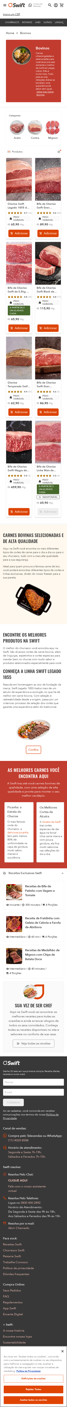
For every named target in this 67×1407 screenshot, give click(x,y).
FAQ (6, 1296)
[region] (33, 1376)
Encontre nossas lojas (17, 1337)
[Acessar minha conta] (56, 5)
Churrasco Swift (13, 1250)
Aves (38, 22)
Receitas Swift (12, 1244)
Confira (33, 750)
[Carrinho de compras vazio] (62, 5)
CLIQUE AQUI (18, 1180)
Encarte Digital (13, 1314)
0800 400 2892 (31, 1203)
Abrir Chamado (18, 1228)
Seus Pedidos (12, 1290)
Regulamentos (13, 1302)
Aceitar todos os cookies (33, 1400)
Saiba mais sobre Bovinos (45, 93)
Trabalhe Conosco (15, 1262)
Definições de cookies (33, 1378)
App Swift (9, 1308)
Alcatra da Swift (51, 822)
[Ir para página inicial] (16, 5)
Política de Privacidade (28, 1371)
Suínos (48, 22)
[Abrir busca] (50, 5)
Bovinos (27, 22)
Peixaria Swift (12, 1256)
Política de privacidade (18, 1268)
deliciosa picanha (17, 832)
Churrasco (12, 22)
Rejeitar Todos (34, 1389)
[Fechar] (62, 1351)
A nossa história (13, 1331)
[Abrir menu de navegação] (5, 5)
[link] (11, 14)
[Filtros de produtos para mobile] (59, 152)
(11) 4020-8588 (18, 1140)
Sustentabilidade (14, 1342)
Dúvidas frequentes (16, 1274)
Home (10, 33)
